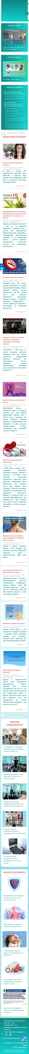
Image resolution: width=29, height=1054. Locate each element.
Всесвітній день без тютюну (13, 277)
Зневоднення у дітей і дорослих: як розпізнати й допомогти (13, 953)
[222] (1, 271)
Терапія (10, 466)
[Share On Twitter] (2, 268)
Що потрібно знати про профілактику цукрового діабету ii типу (13, 981)
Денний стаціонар (11, 116)
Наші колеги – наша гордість (11, 79)
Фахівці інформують (14, 167)
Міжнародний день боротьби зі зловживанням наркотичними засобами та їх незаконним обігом (14, 214)
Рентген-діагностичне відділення (15, 124)
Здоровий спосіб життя (15, 280)
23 (22, 715)
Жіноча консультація (11, 108)
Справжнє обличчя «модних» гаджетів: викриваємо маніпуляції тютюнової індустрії (14, 340)
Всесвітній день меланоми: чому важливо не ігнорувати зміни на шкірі (13, 538)
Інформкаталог (20, 676)
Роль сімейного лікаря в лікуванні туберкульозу (13, 925)
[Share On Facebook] (2, 265)
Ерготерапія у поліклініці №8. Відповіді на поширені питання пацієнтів (14, 749)
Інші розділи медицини (14, 169)
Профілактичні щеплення (9, 676)
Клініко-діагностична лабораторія (15, 127)
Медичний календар (15, 281)
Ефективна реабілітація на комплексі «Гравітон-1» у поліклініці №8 (13, 776)
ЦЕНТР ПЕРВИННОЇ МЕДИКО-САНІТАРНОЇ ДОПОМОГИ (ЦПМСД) (14, 93)
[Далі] (26, 715)
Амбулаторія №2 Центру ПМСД (14, 98)
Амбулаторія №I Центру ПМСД (14, 96)
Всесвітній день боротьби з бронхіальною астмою (13, 571)
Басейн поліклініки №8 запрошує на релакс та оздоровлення (13, 48)
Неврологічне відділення (13, 113)
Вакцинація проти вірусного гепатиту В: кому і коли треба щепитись (14, 898)
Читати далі (19, 186)
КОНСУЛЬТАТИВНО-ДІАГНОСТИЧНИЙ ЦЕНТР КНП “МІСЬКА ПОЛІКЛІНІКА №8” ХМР (13, 104)
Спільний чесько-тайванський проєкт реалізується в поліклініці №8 (14, 831)
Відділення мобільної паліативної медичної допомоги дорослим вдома (15, 120)
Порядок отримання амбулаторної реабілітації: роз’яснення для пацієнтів (13, 804)
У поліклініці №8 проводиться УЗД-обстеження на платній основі (12, 859)
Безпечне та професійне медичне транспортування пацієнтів (14, 1010)
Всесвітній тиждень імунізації (14, 623)
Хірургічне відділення (12, 111)
